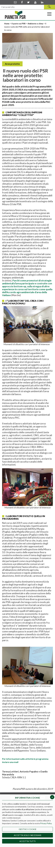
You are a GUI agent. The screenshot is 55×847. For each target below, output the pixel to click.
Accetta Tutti (27, 841)
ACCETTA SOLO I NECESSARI (27, 835)
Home (7, 23)
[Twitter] (28, 2)
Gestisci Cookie (27, 829)
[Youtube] (35, 2)
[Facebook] (22, 2)
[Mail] (15, 2)
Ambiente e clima (35, 23)
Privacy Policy (46, 823)
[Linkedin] (42, 2)
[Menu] (49, 13)
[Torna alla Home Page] (15, 15)
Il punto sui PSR (19, 23)
